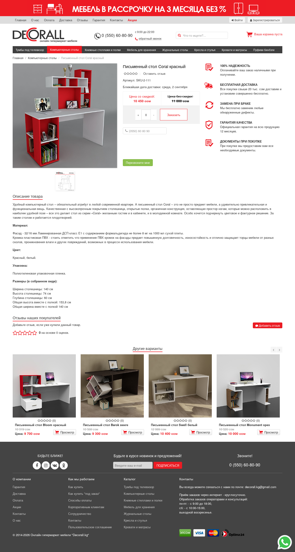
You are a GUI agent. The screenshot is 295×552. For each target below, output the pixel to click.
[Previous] (273, 349)
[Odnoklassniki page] (64, 465)
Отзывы (82, 20)
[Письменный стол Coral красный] (65, 115)
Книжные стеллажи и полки (103, 50)
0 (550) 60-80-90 (117, 35)
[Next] (279, 349)
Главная (20, 20)
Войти (238, 20)
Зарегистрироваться (266, 20)
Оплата (49, 20)
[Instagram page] (46, 465)
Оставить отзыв (154, 73)
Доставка (65, 20)
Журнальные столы (175, 50)
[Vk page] (55, 465)
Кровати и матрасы (234, 50)
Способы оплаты (79, 500)
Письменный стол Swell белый (174, 425)
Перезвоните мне (138, 162)
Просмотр (67, 432)
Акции (132, 20)
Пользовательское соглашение (90, 527)
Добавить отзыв (269, 325)
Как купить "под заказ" (84, 493)
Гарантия (99, 20)
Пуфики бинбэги (263, 50)
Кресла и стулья (204, 50)
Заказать (173, 114)
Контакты (116, 20)
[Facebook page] (37, 465)
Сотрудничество (79, 513)
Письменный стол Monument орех (244, 425)
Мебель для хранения (141, 50)
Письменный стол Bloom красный (40, 425)
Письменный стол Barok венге (105, 425)
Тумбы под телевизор (30, 50)
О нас (35, 20)
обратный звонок (150, 38)
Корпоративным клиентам (86, 507)
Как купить (75, 487)
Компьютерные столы (64, 49)
